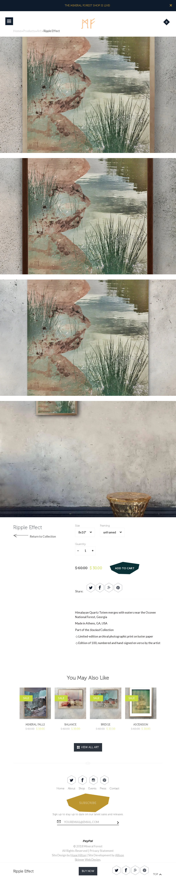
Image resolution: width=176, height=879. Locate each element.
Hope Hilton (78, 855)
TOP (156, 874)
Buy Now (88, 871)
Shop (82, 788)
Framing (105, 525)
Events (92, 788)
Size (77, 525)
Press (103, 788)
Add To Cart (124, 568)
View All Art (89, 747)
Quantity (80, 544)
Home (60, 788)
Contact (114, 788)
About (71, 788)
